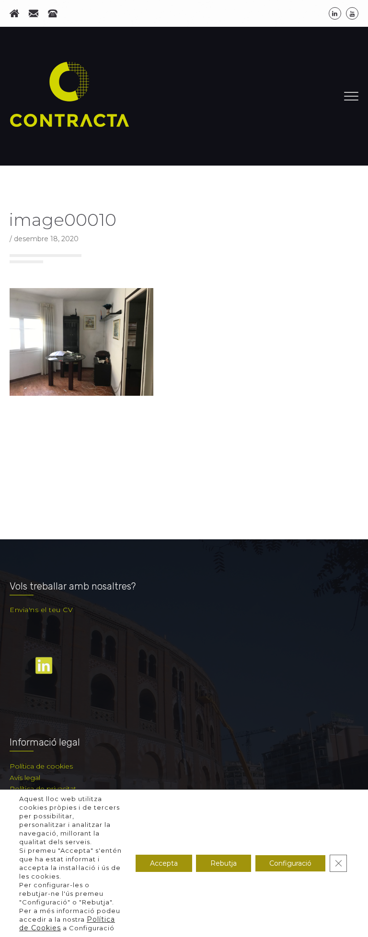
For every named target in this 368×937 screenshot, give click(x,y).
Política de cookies (41, 766)
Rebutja (223, 863)
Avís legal (25, 777)
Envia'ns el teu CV (41, 609)
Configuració (290, 863)
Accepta (164, 863)
